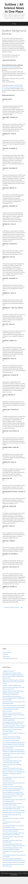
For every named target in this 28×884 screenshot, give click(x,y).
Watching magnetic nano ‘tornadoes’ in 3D (13, 812)
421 (9, 607)
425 (18, 607)
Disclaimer (5, 654)
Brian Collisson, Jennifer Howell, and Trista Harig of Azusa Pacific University (12, 86)
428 (21, 607)
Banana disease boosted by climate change (14, 705)
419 (5, 607)
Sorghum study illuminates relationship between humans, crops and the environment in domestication (13, 692)
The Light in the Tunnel (8, 781)
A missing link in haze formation (11, 740)
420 (7, 607)
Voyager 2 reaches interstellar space (12, 685)
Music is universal (7, 711)
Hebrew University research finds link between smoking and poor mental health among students (13, 714)
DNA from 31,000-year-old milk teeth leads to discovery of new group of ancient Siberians (14, 773)
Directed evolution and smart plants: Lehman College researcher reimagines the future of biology (13, 698)
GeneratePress (14, 874)
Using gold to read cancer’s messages (12, 786)
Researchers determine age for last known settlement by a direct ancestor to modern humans (13, 681)
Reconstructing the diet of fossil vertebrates (14, 862)
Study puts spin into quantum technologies (14, 810)
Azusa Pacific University (8, 67)
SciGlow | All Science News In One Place (14, 7)
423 (14, 607)
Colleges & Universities (8, 671)
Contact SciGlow (7, 652)
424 (16, 607)
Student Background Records (10, 658)
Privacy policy (6, 656)
